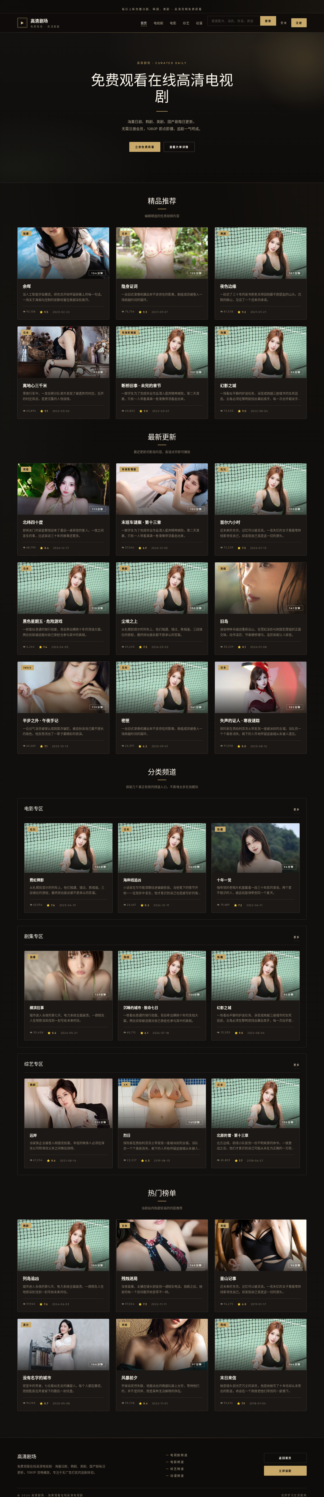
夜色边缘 (228, 286)
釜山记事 (228, 1278)
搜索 (268, 21)
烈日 (126, 1135)
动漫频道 (177, 1476)
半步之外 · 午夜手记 (40, 720)
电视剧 (158, 23)
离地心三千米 (35, 385)
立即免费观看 (144, 147)
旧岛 (224, 621)
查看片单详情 (179, 147)
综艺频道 (177, 1469)
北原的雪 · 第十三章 (232, 1135)
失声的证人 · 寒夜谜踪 (240, 720)
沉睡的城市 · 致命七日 (140, 1007)
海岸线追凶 (132, 879)
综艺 (186, 23)
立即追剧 (285, 1471)
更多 (297, 809)
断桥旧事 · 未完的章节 (141, 385)
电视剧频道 (179, 1455)
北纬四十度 (33, 522)
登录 (284, 23)
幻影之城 (228, 385)
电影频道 (177, 1462)
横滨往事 (37, 1007)
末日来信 (228, 1377)
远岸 (33, 1135)
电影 (173, 23)
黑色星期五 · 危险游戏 (42, 621)
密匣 (125, 720)
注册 (299, 23)
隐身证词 (129, 286)
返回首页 (285, 1458)
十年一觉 (224, 879)
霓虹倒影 (37, 879)
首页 (144, 23)
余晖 (27, 286)
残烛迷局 (129, 1278)
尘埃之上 (129, 621)
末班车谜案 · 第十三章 (141, 522)
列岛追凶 (31, 1278)
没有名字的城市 (37, 1377)
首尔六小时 (230, 522)
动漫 (199, 23)
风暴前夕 (129, 1377)
